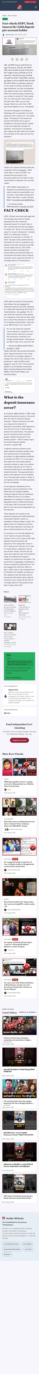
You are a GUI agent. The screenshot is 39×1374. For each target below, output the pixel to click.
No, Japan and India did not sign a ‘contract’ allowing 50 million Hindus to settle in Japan (18, 944)
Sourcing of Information (12, 1249)
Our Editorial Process (11, 1244)
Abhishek (12, 829)
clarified (23, 312)
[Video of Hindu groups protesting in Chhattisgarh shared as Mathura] (10, 599)
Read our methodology (14, 677)
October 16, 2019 (26, 207)
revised (10, 567)
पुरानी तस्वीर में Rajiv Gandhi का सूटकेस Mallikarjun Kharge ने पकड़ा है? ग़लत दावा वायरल (18, 1134)
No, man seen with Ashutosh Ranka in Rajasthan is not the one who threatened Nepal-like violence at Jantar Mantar (19, 986)
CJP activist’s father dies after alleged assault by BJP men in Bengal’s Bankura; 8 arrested (19, 1102)
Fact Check (12, 15)
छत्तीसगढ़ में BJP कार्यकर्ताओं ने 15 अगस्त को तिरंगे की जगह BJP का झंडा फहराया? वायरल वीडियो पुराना (18, 1165)
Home (4, 15)
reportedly (19, 562)
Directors (7, 1254)
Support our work (30, 2)
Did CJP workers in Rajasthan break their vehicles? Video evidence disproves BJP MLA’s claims (19, 824)
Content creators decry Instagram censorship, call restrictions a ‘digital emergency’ (17, 1039)
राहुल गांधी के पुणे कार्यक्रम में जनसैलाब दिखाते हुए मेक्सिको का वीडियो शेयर (19, 1071)
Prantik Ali (11, 950)
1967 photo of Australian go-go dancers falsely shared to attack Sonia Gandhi (18, 1197)
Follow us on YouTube (28, 1012)
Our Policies (27, 1244)
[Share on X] (17, 59)
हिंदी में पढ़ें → (7, 713)
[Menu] (36, 7)
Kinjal (9, 789)
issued (6, 364)
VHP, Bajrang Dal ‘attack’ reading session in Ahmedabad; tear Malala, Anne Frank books (19, 784)
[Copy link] (27, 59)
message (22, 170)
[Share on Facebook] (12, 59)
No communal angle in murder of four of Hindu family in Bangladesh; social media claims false (19, 864)
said (29, 216)
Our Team (28, 1249)
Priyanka (19, 829)
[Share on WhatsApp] (22, 59)
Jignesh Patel (10, 34)
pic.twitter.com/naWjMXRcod (23, 200)
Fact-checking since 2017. (9, 2)
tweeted (23, 304)
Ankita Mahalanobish (14, 870)
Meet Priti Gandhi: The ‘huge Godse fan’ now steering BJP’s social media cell (19, 904)
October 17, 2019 (13, 348)
